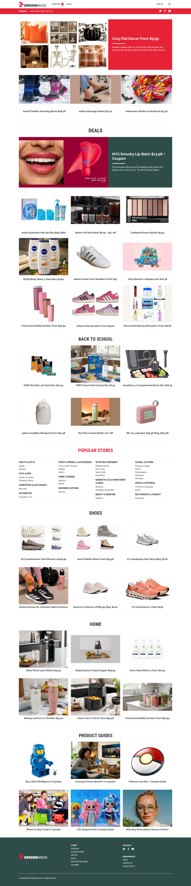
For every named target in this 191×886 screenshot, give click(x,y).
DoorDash (75, 849)
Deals (69, 4)
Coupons (56, 4)
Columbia (75, 865)
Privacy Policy (129, 866)
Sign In (160, 4)
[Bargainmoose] (32, 4)
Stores (74, 845)
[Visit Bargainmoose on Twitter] (160, 11)
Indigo (73, 858)
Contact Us (127, 863)
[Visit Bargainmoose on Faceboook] (165, 11)
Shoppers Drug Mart (79, 862)
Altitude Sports (77, 852)
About (125, 860)
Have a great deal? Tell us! (41, 11)
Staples (74, 855)
